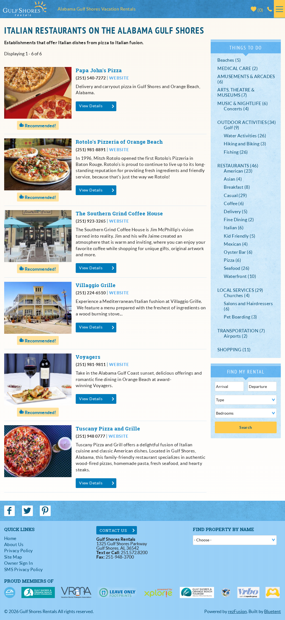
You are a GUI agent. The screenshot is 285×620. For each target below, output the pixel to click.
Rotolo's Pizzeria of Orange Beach (119, 141)
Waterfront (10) (240, 276)
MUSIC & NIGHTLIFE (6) (242, 103)
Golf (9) (231, 127)
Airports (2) (236, 335)
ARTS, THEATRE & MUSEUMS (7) (235, 92)
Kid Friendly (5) (239, 235)
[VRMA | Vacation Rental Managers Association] (76, 592)
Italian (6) (234, 227)
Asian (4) (233, 178)
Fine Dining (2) (239, 219)
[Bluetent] (9, 592)
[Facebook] (10, 511)
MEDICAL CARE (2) (237, 68)
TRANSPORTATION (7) (241, 330)
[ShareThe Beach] (225, 592)
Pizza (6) (232, 260)
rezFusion (237, 611)
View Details (90, 106)
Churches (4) (237, 295)
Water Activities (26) (245, 135)
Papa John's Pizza (99, 70)
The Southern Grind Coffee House (119, 213)
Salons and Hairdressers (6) (248, 306)
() (260, 10)
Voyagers (88, 356)
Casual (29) (235, 195)
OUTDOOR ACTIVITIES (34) (246, 122)
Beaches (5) (229, 60)
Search (245, 427)
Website (119, 78)
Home (10, 538)
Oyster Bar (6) (238, 252)
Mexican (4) (236, 243)
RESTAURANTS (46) (237, 165)
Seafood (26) (237, 268)
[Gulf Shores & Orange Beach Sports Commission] (38, 592)
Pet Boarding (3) (240, 316)
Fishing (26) (236, 152)
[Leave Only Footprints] (117, 592)
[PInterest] (46, 511)
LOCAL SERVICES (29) (240, 290)
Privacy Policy (18, 550)
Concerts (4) (236, 108)
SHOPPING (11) (233, 349)
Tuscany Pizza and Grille (108, 428)
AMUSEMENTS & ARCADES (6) (246, 79)
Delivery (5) (236, 211)
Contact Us (113, 530)
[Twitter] (28, 511)
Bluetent (272, 611)
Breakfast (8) (237, 187)
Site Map (13, 556)
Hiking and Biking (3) (245, 143)
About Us (14, 544)
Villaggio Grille (96, 285)
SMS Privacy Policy (23, 569)
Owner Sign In (18, 563)
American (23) (238, 170)
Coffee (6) (234, 203)
